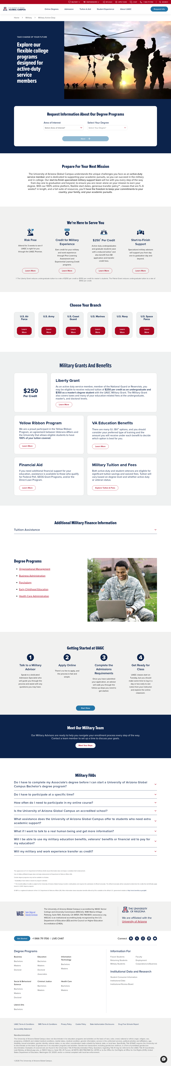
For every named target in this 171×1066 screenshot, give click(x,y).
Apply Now (122, 2)
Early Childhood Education (33, 589)
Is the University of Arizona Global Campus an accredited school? (61, 811)
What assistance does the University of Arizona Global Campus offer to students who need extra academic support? (82, 821)
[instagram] (143, 938)
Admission (69, 9)
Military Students (117, 963)
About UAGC (125, 9)
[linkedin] (149, 938)
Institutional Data (117, 980)
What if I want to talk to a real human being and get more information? (64, 831)
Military (74, 2)
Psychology (25, 582)
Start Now (85, 708)
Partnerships (92, 2)
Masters (17, 965)
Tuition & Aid (85, 9)
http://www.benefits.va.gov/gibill (137, 890)
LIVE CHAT (58, 938)
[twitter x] (137, 938)
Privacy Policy (66, 1024)
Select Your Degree (98, 122)
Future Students (117, 956)
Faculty (139, 956)
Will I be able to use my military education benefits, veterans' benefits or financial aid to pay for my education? (82, 841)
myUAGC (109, 2)
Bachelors (18, 961)
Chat (135, 2)
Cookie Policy (81, 1024)
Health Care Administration (34, 596)
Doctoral (17, 969)
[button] (163, 1059)
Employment (141, 960)
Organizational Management (34, 569)
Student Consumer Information (123, 977)
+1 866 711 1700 (148, 2)
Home (16, 17)
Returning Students (118, 960)
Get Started (22, 938)
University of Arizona (134, 921)
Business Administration (32, 575)
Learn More (30, 270)
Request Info (159, 9)
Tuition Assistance (27, 529)
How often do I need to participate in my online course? (53, 802)
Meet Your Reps (85, 745)
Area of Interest (52, 122)
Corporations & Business (146, 963)
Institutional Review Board (121, 984)
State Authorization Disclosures (102, 1024)
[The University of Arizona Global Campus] (14, 9)
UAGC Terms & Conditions (24, 1024)
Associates (42, 974)
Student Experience (105, 9)
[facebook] (131, 938)
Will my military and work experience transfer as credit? (53, 851)
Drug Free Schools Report (128, 1024)
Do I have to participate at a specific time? (44, 794)
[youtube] (155, 938)
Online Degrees (51, 9)
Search (165, 2)
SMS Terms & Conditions (47, 1024)
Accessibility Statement (23, 1029)
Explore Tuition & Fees (105, 487)
